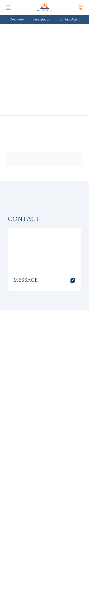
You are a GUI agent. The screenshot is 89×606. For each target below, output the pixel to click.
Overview (16, 19)
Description (41, 19)
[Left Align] (8, 7)
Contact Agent (70, 19)
